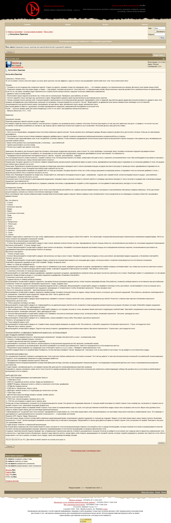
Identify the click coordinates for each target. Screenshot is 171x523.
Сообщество (84, 41)
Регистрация (64, 41)
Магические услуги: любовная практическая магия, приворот (74, 502)
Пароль (151, 34)
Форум (68, 24)
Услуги (105, 24)
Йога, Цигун (48, 32)
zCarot (105, 509)
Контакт (145, 24)
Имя (149, 28)
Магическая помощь (132, 5)
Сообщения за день (98, 41)
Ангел (15, 62)
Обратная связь (147, 492)
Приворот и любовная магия (54, 6)
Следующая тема (93, 450)
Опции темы (158, 55)
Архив (157, 492)
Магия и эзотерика (15, 32)
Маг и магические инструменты (74, 504)
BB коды (9, 470)
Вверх (163, 492)
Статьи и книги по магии (33, 32)
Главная (27, 24)
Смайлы (9, 472)
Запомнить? (160, 31)
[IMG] (8, 474)
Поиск (109, 41)
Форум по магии (118, 5)
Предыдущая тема (78, 450)
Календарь (74, 41)
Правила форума (12, 481)
